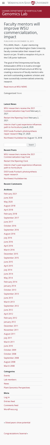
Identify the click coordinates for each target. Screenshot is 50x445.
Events (7, 375)
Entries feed (9, 401)
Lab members (10, 379)
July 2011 (8, 338)
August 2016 (9, 233)
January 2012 (10, 322)
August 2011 (9, 334)
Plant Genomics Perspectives (17, 387)
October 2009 (10, 350)
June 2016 (8, 241)
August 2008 (9, 362)
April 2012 (8, 314)
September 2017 (11, 217)
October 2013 (10, 289)
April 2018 (8, 209)
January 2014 (10, 285)
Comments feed (11, 405)
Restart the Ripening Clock (16, 117)
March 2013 (9, 302)
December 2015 (11, 253)
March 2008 (9, 366)
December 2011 (11, 326)
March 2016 (9, 249)
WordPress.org (11, 409)
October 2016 (10, 225)
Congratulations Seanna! (15, 433)
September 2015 (11, 257)
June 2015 (8, 261)
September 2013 (11, 294)
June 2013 (8, 298)
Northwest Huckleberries (15, 137)
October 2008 (10, 354)
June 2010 (8, 346)
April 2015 (8, 265)
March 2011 (9, 342)
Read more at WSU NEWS (15, 86)
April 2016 (8, 245)
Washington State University (25, 3)
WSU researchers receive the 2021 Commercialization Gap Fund (19, 109)
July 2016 (8, 237)
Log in (7, 397)
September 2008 (11, 358)
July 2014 (8, 269)
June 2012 (8, 310)
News (19, 93)
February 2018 (10, 213)
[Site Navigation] (6, 3)
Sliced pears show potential (17, 422)
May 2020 (8, 201)
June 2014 (8, 273)
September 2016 (11, 229)
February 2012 (10, 318)
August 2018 (9, 205)
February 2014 (10, 281)
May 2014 (8, 277)
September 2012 (11, 306)
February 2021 (10, 193)
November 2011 (11, 330)
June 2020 (8, 197)
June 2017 (8, 221)
